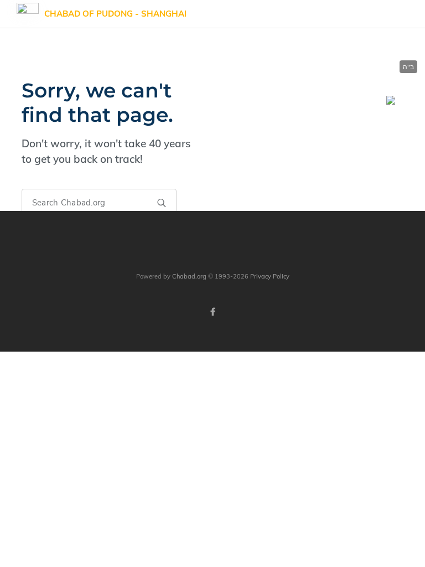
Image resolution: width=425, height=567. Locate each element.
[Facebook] (212, 311)
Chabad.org (189, 276)
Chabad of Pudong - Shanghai (115, 13)
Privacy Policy (269, 276)
